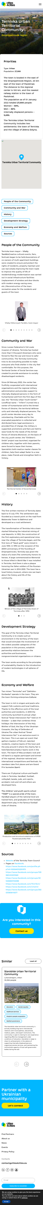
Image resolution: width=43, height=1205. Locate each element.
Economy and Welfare (15, 227)
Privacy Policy (8, 1152)
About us (6, 1138)
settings (24, 1198)
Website (9, 861)
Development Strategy (16, 221)
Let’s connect (15, 1105)
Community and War (14, 208)
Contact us (22, 931)
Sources (8, 233)
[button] (39, 330)
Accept (6, 1201)
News (4, 1143)
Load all (33, 961)
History (7, 214)
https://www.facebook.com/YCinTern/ (23, 884)
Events (5, 1147)
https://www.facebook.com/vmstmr (22, 887)
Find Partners (8, 1134)
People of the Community (17, 201)
